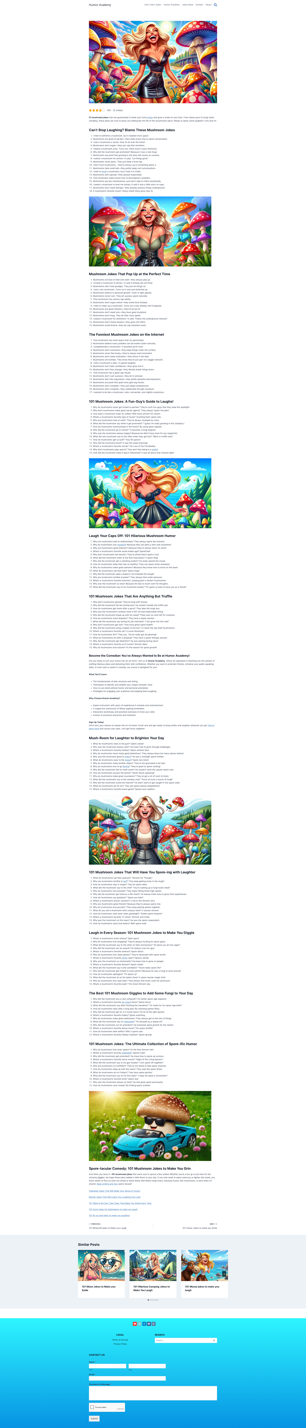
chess (127, 756)
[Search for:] (186, 1340)
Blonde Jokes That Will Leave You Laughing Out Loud (114, 1197)
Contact (199, 4)
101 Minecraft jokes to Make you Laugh (107, 1226)
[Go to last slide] (82, 1274)
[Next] (224, 1274)
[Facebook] (149, 1324)
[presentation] (101, 1265)
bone (150, 117)
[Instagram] (154, 1324)
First (90, 1370)
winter (125, 958)
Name (92, 1362)
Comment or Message (100, 1384)
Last (130, 1370)
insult (104, 171)
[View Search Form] (215, 4)
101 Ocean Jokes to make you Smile (200, 1226)
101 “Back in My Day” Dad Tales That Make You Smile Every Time (120, 1203)
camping (121, 545)
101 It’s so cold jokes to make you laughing (109, 1215)
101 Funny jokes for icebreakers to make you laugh (113, 1209)
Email (92, 1374)
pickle (154, 449)
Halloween (129, 1021)
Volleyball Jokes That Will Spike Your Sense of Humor (114, 1191)
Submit (94, 1418)
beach (128, 760)
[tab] (148, 1300)
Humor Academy (172, 4)
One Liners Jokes (153, 4)
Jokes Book (187, 4)
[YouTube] (135, 1324)
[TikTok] (139, 1324)
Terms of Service (120, 1340)
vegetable (126, 1053)
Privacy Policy (120, 1344)
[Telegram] (144, 1324)
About (208, 4)
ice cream (126, 1002)
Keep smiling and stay (107, 1184)
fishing (126, 766)
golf (125, 881)
